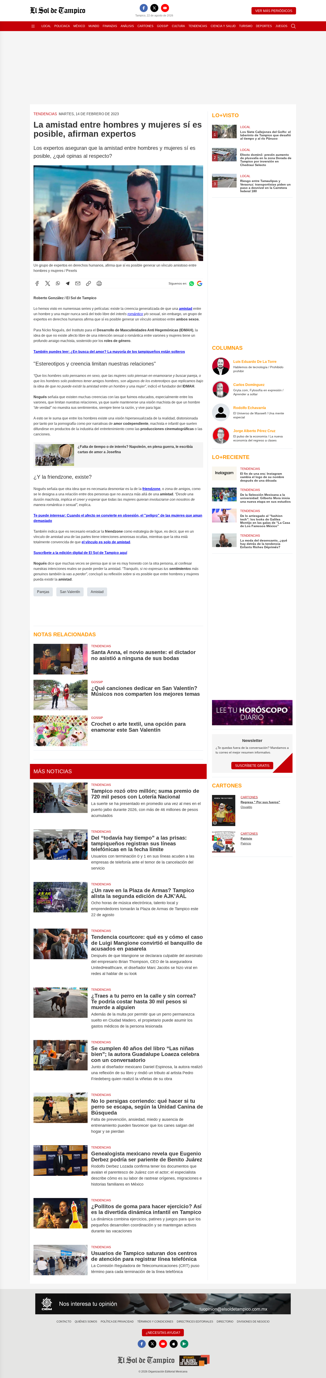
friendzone (151, 489)
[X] (154, 8)
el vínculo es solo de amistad (106, 542)
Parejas (43, 592)
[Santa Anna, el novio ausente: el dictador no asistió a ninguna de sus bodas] (60, 659)
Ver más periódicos (273, 11)
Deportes (264, 26)
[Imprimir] (99, 283)
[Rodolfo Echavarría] (221, 412)
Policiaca (62, 26)
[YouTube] (165, 8)
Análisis (127, 26)
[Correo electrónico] (77, 283)
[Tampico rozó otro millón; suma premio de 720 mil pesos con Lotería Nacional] (60, 803)
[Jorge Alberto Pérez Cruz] (221, 435)
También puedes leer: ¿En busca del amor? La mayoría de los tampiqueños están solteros (109, 352)
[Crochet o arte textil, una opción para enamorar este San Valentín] (60, 731)
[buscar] (293, 26)
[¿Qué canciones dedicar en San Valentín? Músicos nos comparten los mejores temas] (60, 695)
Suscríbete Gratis (252, 765)
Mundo (93, 26)
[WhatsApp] (58, 283)
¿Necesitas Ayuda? (163, 1333)
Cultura (178, 26)
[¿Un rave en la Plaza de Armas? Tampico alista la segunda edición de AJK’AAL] (60, 902)
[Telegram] (68, 283)
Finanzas (110, 26)
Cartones (145, 26)
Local (46, 26)
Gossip (162, 26)
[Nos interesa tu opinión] (163, 1303)
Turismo (245, 26)
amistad (185, 308)
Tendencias (198, 26)
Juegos (281, 26)
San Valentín (70, 592)
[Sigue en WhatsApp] (191, 283)
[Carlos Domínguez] (221, 389)
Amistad (97, 592)
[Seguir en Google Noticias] (199, 283)
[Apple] (174, 1344)
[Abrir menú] (33, 26)
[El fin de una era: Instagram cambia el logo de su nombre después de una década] (224, 474)
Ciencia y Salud (223, 26)
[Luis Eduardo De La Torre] (221, 366)
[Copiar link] (88, 283)
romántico (135, 314)
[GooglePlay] (184, 1344)
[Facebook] (144, 8)
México (79, 26)
